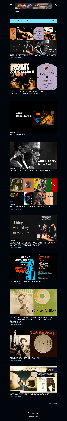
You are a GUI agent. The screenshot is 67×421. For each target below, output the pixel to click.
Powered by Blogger (34, 413)
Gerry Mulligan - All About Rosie (27, 281)
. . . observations (27, 5)
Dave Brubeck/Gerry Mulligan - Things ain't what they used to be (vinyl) (33, 244)
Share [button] (11, 57)
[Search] (56, 4)
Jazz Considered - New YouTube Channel (31, 206)
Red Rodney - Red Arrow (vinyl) (26, 358)
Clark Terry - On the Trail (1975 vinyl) (30, 170)
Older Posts (53, 403)
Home (17, 11)
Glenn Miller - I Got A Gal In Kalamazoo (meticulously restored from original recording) (31, 319)
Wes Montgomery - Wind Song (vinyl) (29, 394)
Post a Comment (17, 57)
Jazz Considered (18, 134)
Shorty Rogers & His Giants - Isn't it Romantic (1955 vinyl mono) (28, 92)
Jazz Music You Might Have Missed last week (33, 55)
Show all (53, 20)
